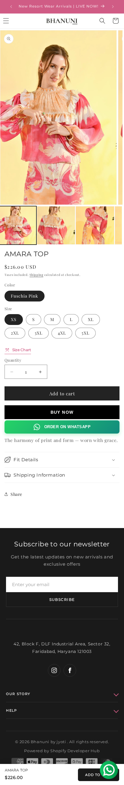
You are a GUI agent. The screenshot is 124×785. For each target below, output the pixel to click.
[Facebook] (70, 670)
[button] (102, 20)
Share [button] (16, 494)
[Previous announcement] (11, 6)
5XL (85, 333)
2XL (15, 333)
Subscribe (62, 599)
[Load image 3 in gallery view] (95, 225)
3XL (38, 333)
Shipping (36, 275)
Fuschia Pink (24, 296)
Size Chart (21, 350)
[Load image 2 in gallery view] (56, 225)
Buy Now (62, 412)
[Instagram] (54, 670)
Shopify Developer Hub (75, 750)
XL (91, 319)
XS (14, 319)
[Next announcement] (112, 6)
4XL (62, 333)
